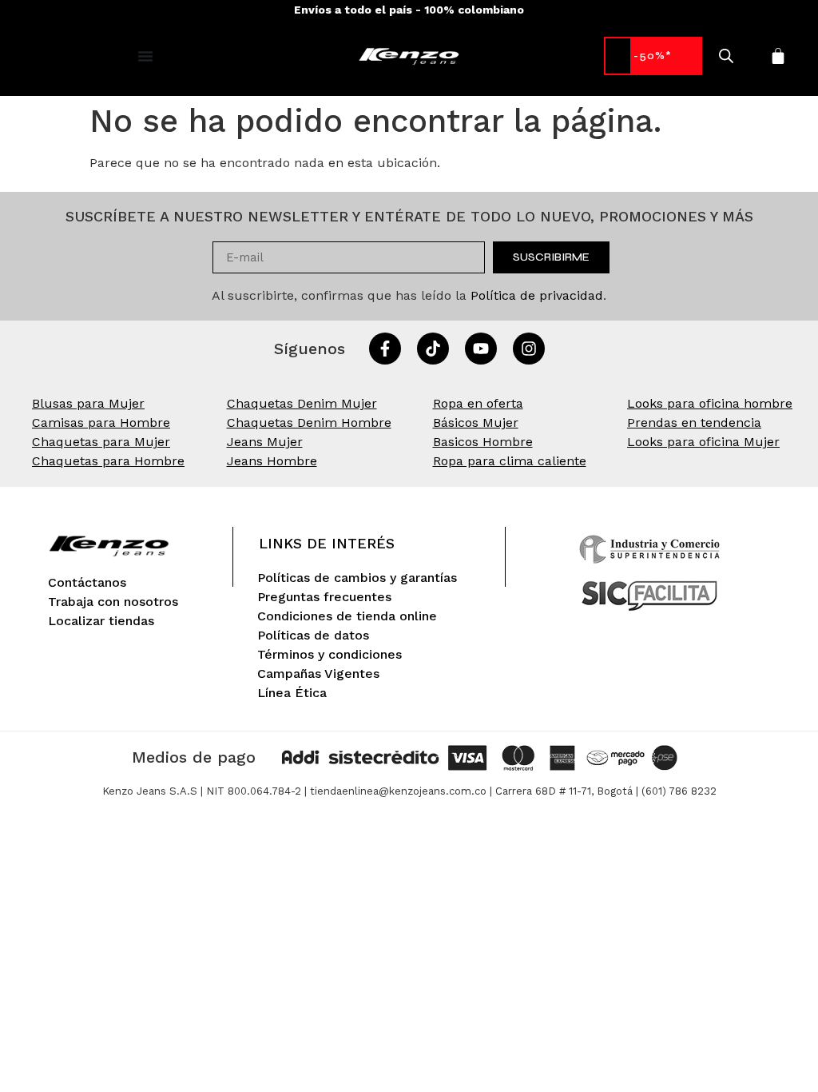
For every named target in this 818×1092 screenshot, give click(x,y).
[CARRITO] (778, 56)
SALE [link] (653, 55)
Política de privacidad (537, 295)
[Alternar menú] (145, 56)
